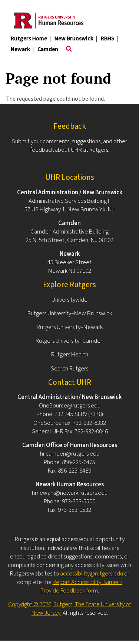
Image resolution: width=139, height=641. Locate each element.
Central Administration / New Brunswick (69, 192)
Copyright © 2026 (29, 604)
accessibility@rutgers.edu (91, 573)
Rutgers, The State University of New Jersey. (81, 608)
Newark (20, 49)
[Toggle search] (69, 49)
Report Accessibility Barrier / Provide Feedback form (81, 586)
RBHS (107, 38)
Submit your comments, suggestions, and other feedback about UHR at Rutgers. (69, 145)
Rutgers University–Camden (69, 340)
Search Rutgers (69, 368)
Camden (47, 49)
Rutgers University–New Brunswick (69, 313)
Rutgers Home (29, 38)
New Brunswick (73, 38)
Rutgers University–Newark (70, 327)
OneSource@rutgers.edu (69, 405)
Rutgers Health (69, 354)
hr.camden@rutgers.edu (69, 453)
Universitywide (69, 299)
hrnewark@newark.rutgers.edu (69, 493)
